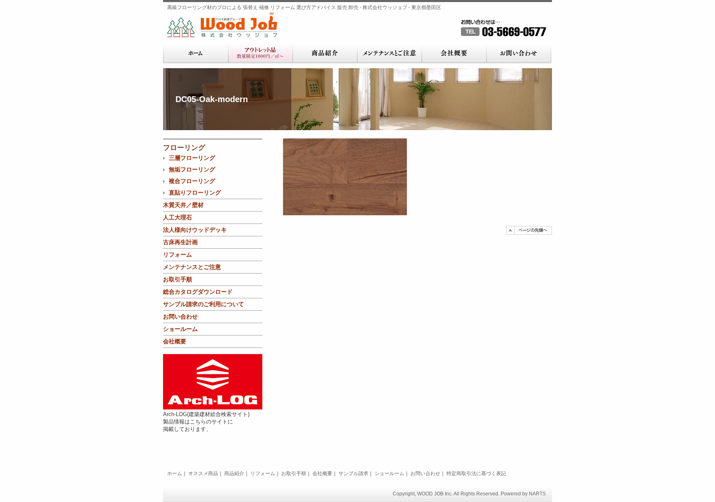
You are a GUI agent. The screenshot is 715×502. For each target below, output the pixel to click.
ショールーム (180, 329)
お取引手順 (177, 279)
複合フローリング (192, 181)
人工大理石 (177, 217)
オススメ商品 (203, 473)
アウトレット (260, 53)
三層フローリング (192, 158)
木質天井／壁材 (183, 205)
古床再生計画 (180, 242)
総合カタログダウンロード (198, 291)
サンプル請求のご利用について (203, 304)
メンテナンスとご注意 (389, 53)
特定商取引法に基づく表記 (476, 473)
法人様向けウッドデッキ (195, 229)
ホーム (195, 53)
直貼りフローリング (195, 192)
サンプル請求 (353, 473)
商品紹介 (325, 53)
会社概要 (454, 53)
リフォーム (177, 254)
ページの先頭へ (529, 230)
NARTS (537, 494)
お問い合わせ (518, 53)
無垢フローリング (192, 169)
